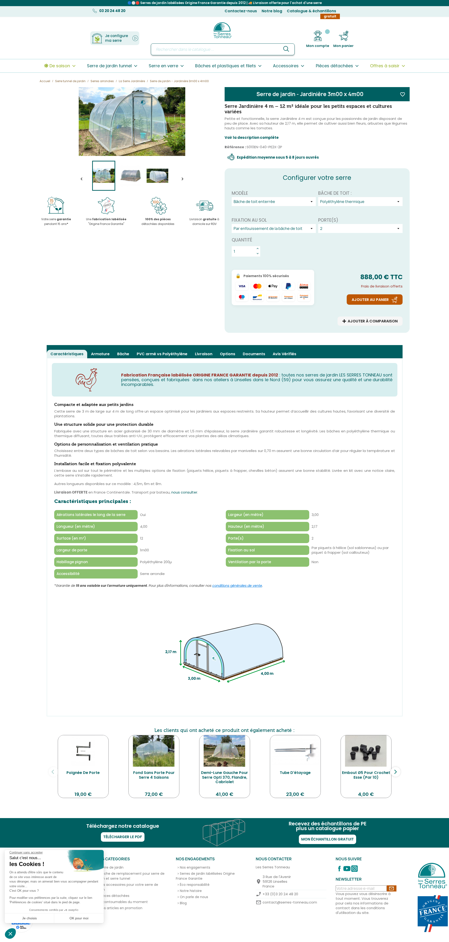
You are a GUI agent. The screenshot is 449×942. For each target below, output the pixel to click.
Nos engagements (195, 867)
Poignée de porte (83, 772)
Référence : (235, 147)
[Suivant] (396, 772)
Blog (183, 903)
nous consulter (184, 492)
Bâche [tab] (123, 354)
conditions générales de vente (237, 585)
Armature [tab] (100, 354)
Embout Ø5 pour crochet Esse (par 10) (366, 775)
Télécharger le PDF (122, 837)
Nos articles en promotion (121, 908)
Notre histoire (191, 890)
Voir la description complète (252, 137)
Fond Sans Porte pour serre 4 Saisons (154, 775)
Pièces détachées (114, 895)
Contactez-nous (241, 11)
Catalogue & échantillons (311, 11)
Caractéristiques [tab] (66, 354)
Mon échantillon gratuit (327, 839)
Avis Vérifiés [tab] (284, 354)
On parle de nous (194, 897)
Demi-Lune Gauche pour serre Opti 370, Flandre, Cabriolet (224, 777)
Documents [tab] (254, 354)
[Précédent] (53, 772)
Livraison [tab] (203, 354)
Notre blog (272, 11)
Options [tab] (227, 354)
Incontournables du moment (124, 902)
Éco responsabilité (195, 884)
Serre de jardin (112, 867)
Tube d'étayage (295, 772)
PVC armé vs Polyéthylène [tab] (162, 354)
